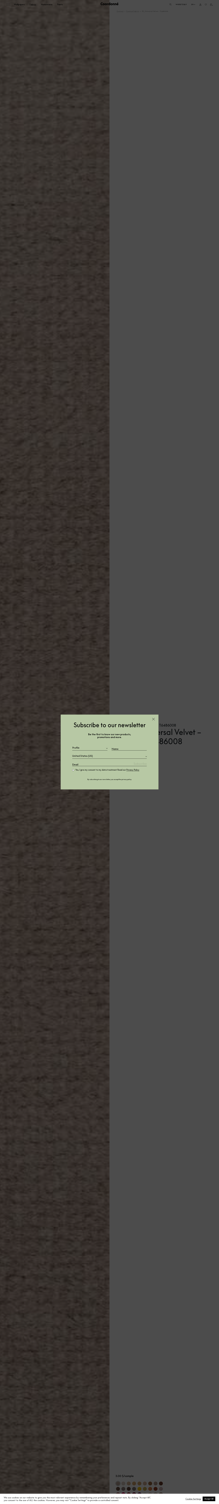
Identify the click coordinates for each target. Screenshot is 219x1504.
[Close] (153, 719)
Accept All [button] (208, 1499)
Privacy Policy (132, 770)
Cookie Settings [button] (193, 1499)
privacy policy (126, 779)
